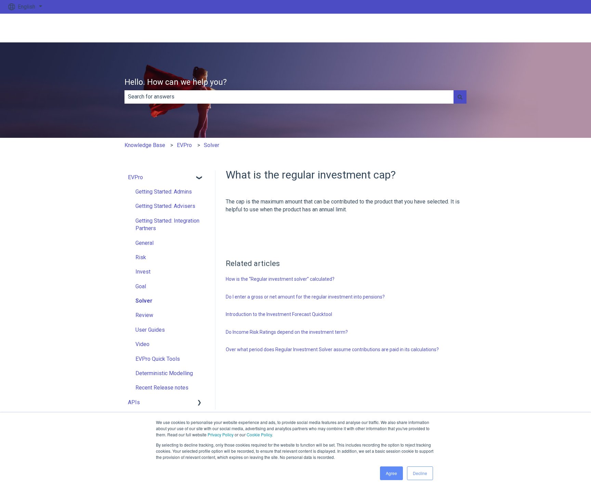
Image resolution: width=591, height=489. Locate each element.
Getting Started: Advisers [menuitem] (165, 206)
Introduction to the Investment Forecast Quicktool (279, 314)
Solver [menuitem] (144, 301)
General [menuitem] (144, 243)
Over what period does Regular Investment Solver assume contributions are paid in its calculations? (332, 349)
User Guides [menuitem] (150, 330)
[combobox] (289, 96)
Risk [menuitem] (140, 257)
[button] (199, 178)
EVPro (184, 145)
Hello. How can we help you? (175, 82)
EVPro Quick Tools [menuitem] (157, 359)
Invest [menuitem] (142, 271)
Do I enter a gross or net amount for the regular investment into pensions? (305, 297)
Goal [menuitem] (140, 286)
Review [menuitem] (144, 315)
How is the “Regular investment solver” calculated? (280, 279)
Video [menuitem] (142, 344)
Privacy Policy (221, 434)
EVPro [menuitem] (135, 177)
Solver (211, 145)
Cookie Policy (259, 434)
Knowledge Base (144, 145)
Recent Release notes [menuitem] (161, 387)
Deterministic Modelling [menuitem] (164, 373)
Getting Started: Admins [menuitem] (163, 191)
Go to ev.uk (563, 28)
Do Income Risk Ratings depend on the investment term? (287, 332)
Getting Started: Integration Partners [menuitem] (167, 224)
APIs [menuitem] (134, 402)
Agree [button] (391, 473)
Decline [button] (420, 473)
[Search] (460, 96)
